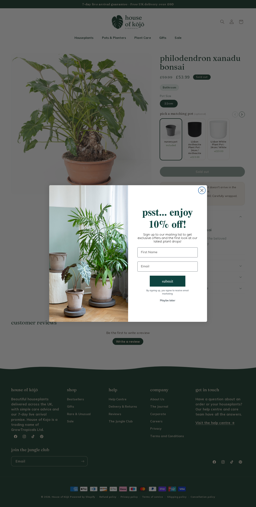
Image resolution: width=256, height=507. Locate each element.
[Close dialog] (201, 190)
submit (167, 281)
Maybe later (167, 300)
